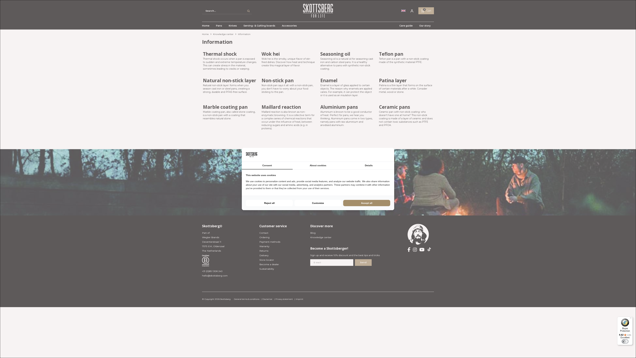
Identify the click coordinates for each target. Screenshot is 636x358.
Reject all (269, 203)
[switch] (625, 341)
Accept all (366, 203)
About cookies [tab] (318, 165)
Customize (318, 203)
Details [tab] (369, 165)
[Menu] (631, 319)
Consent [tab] (267, 165)
